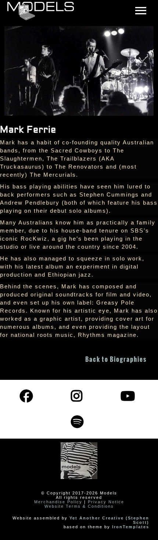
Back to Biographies (116, 359)
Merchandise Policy (58, 502)
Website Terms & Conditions (79, 506)
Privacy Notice (106, 502)
